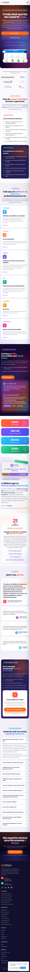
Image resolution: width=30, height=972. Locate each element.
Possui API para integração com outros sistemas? (12, 824)
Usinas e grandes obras (6, 924)
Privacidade (4, 962)
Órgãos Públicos (5, 914)
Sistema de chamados (6, 898)
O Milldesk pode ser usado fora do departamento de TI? (11, 768)
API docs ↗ (3, 938)
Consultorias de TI (5, 920)
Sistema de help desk (6, 893)
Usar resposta (7, 405)
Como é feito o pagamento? (9, 807)
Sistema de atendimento (6, 900)
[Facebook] (5, 887)
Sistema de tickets (5, 902)
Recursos (3, 930)
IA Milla (2, 934)
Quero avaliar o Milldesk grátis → (15, 709)
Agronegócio (4, 910)
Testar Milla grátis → (8, 377)
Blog (2, 944)
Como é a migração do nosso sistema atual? (13, 785)
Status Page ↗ (4, 956)
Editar (14, 405)
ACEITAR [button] (23, 967)
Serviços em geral (5, 912)
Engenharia (3, 916)
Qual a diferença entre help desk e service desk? (12, 740)
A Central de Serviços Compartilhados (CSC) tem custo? (12, 817)
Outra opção (20, 405)
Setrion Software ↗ (5, 952)
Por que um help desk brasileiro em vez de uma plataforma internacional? (12, 796)
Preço (2, 932)
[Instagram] (2, 887)
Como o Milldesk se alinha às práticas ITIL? (13, 762)
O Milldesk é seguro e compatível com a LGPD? (12, 779)
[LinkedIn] (11, 887)
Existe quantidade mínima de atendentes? (12, 812)
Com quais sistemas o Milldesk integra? (12, 790)
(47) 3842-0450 (8, 884)
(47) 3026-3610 (7, 880)
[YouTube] (8, 887)
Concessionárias (5, 918)
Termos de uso (4, 960)
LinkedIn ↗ (3, 954)
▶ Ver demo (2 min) (15, 37)
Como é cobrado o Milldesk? (9, 801)
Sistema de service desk (6, 895)
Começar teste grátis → (15, 852)
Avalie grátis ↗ (4, 946)
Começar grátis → (15, 33)
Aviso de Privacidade (14, 967)
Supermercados (5, 922)
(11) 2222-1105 (7, 879)
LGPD (2, 958)
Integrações (4, 936)
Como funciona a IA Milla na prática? (11, 774)
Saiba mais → (6, 225)
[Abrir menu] (27, 2)
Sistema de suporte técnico (7, 904)
